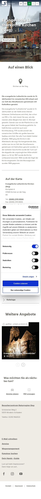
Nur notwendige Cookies (20, 290)
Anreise (5, 444)
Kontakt (8, 486)
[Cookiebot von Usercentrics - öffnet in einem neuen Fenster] (28, 207)
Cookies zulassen (21, 283)
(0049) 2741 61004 (16, 199)
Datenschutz (31, 486)
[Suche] (33, 3)
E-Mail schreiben (9, 439)
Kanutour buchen (10, 453)
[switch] (35, 253)
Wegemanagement (10, 448)
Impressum (19, 486)
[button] (21, 3)
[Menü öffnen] (37, 3)
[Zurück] (18, 365)
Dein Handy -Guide (10, 458)
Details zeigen (28, 277)
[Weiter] (23, 365)
